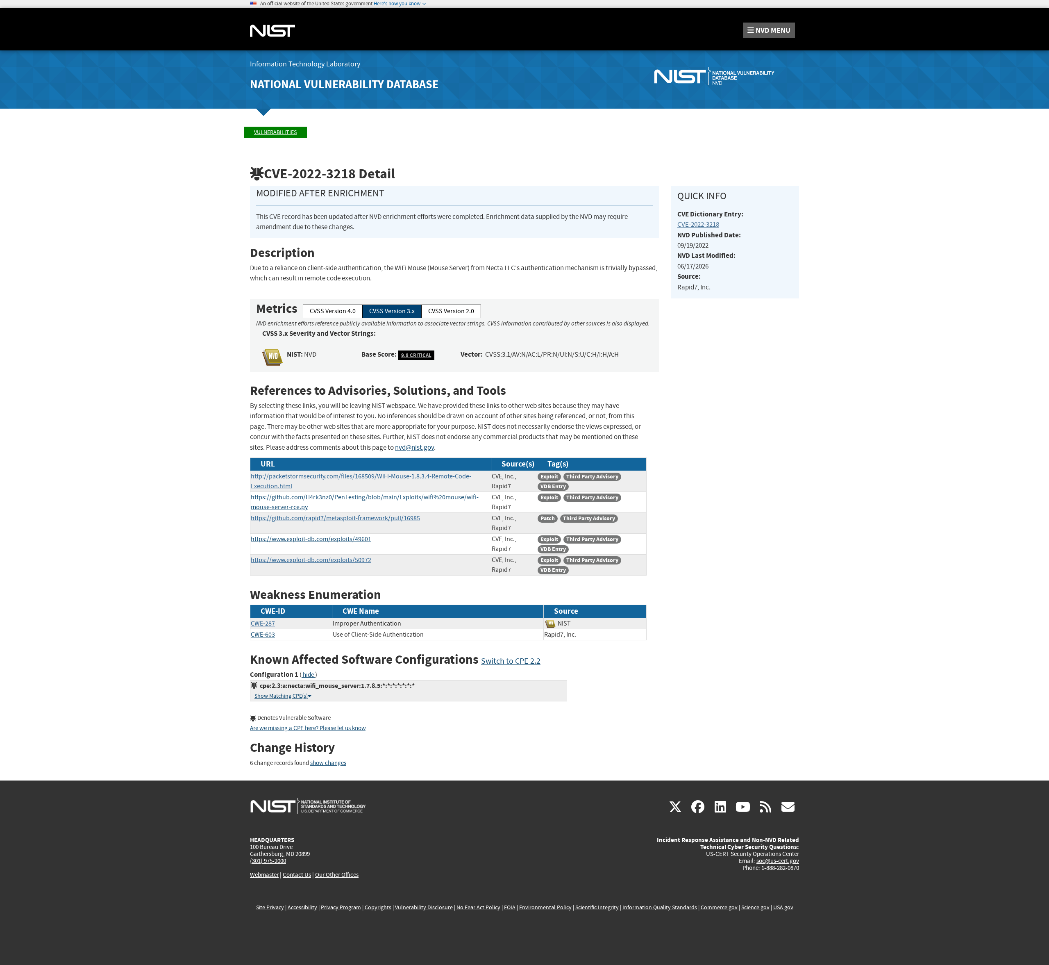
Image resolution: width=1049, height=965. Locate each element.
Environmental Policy (545, 907)
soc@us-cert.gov (777, 861)
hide (308, 675)
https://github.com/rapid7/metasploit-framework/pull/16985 (335, 518)
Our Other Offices (337, 875)
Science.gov (755, 907)
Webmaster (264, 875)
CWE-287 (263, 623)
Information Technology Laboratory (305, 64)
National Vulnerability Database (344, 84)
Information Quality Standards (659, 907)
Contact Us (297, 875)
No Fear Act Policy (478, 907)
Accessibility (302, 907)
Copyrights (378, 907)
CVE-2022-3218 (698, 224)
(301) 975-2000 (268, 861)
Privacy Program (341, 907)
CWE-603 (263, 634)
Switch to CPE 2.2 (510, 661)
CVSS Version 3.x (392, 311)
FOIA (509, 907)
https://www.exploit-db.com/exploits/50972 (311, 560)
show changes (328, 763)
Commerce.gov (719, 907)
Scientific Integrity (597, 907)
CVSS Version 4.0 (333, 311)
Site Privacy (270, 907)
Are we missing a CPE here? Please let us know (308, 728)
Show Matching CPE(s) (281, 695)
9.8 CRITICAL (416, 354)
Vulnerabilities (275, 132)
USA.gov (783, 907)
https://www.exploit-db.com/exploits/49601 (311, 539)
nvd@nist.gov (414, 447)
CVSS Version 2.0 (451, 311)
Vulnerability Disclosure (424, 907)
